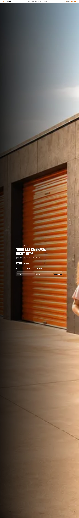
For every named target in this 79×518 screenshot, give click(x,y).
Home (29, 1)
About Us (32, 1)
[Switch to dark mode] (64, 1)
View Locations (26, 263)
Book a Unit (19, 263)
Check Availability (58, 274)
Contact (45, 1)
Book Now (73, 1)
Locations (39, 1)
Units (36, 1)
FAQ (42, 1)
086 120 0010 (68, 1)
